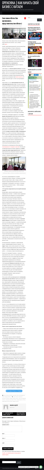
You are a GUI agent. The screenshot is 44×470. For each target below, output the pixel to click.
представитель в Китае (21, 399)
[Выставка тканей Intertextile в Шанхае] (35, 63)
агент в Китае (15, 396)
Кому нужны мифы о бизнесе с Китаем (21, 414)
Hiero (36, 468)
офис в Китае (15, 398)
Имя (3, 433)
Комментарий (6, 424)
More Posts (12, 407)
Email (4, 438)
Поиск (29, 17)
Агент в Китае (6, 395)
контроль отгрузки (9, 398)
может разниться (19, 76)
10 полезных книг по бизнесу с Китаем (8, 414)
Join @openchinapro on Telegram (15, 390)
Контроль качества (12, 395)
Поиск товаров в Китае (6, 396)
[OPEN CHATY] (40, 467)
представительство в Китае (7, 401)
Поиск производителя (21, 395)
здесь (6, 44)
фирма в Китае (16, 401)
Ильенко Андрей (19, 25)
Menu (22, 13)
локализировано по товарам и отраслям (10, 146)
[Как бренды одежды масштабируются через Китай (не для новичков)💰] (35, 50)
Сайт (3, 443)
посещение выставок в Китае (10, 399)
